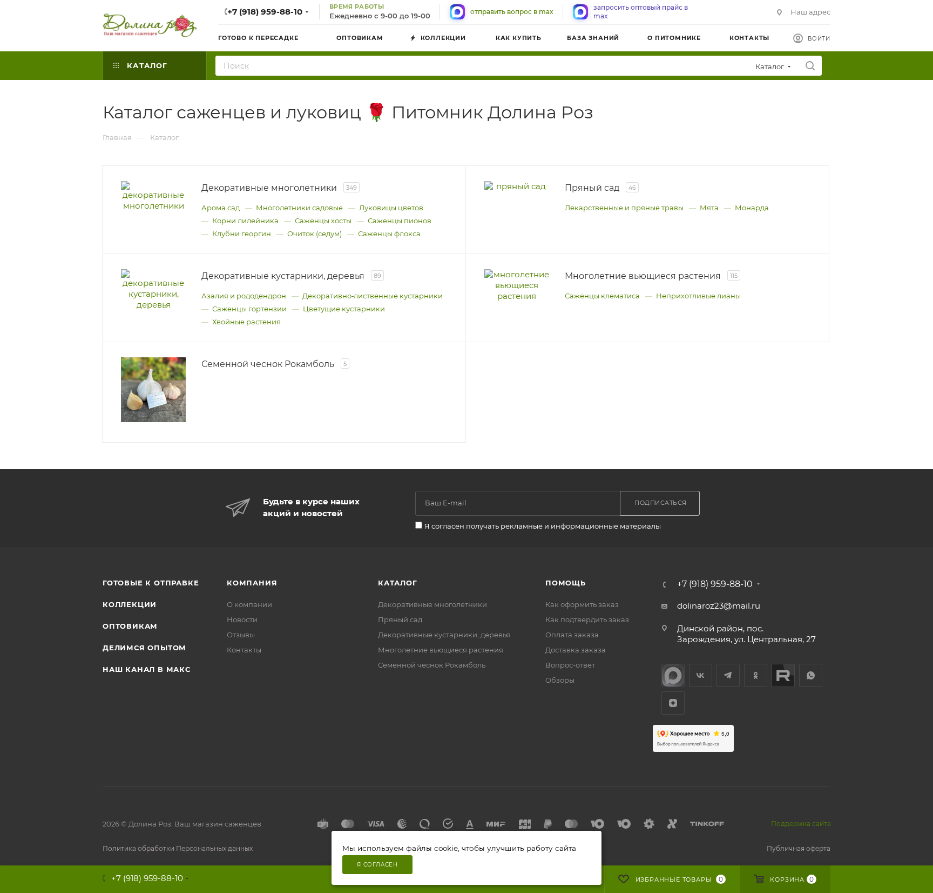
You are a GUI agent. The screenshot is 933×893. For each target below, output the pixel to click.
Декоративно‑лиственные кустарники (372, 295)
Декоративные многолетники (432, 604)
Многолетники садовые (299, 207)
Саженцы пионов (399, 220)
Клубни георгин (241, 233)
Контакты (244, 649)
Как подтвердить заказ (587, 619)
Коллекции (130, 604)
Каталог (397, 582)
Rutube (783, 675)
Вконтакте (700, 675)
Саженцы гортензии (249, 308)
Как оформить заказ (582, 604)
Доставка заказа (575, 649)
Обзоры (559, 680)
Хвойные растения (246, 321)
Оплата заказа (572, 634)
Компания (252, 582)
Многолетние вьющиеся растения (440, 649)
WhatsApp (810, 675)
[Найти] (810, 66)
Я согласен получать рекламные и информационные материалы (542, 526)
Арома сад (220, 207)
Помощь (565, 582)
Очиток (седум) (314, 233)
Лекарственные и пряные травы (624, 207)
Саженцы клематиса (602, 295)
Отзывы (241, 634)
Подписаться (660, 503)
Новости (242, 619)
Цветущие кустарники (344, 308)
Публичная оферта (798, 848)
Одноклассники (755, 675)
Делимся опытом (144, 647)
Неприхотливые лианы (698, 295)
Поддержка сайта (801, 823)
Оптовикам (130, 626)
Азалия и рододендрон (243, 295)
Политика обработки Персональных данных (178, 848)
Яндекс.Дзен (673, 703)
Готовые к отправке (151, 582)
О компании (249, 604)
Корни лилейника (245, 220)
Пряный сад (400, 619)
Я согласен (377, 864)
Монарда (752, 207)
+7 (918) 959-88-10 (264, 11)
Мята (709, 207)
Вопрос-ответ (570, 665)
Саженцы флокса (389, 233)
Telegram (728, 675)
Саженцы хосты (323, 220)
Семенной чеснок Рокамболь (431, 665)
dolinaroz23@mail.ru (718, 606)
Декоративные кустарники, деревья (444, 634)
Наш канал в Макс (147, 669)
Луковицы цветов (391, 207)
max (673, 675)
